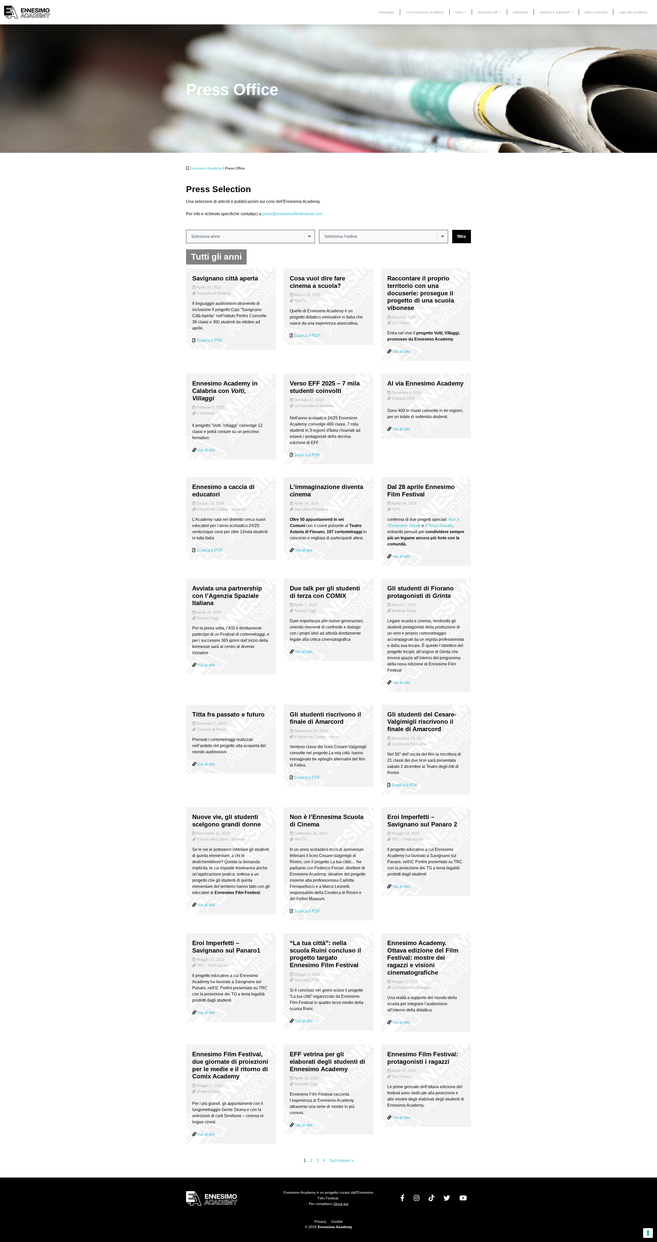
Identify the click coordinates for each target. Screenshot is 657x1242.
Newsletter (520, 12)
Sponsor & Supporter (555, 12)
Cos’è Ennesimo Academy (425, 12)
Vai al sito (401, 351)
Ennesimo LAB (488, 12)
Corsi (460, 12)
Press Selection (596, 12)
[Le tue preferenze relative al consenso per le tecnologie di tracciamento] (648, 1233)
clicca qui (340, 1204)
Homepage (386, 12)
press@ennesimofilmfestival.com (292, 214)
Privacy (320, 1221)
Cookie (337, 1221)
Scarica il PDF (209, 340)
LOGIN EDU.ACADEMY (633, 12)
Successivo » (341, 1160)
